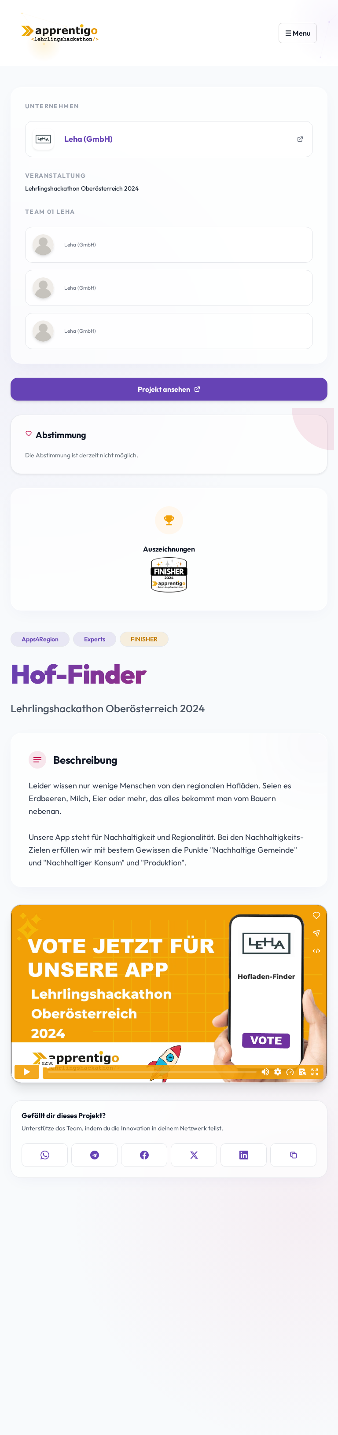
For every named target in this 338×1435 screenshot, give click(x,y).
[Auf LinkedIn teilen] (243, 1155)
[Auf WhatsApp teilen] (45, 1155)
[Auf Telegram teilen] (94, 1155)
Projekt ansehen (164, 389)
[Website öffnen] (300, 139)
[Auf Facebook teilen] (144, 1155)
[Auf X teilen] (194, 1155)
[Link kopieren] (293, 1155)
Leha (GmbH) (88, 139)
